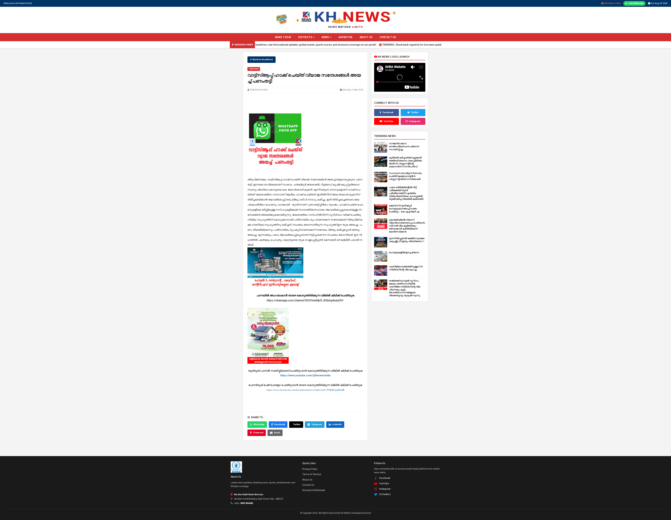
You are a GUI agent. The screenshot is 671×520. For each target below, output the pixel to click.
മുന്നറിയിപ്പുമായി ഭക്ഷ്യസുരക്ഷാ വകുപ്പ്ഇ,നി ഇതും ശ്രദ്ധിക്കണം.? (407, 240)
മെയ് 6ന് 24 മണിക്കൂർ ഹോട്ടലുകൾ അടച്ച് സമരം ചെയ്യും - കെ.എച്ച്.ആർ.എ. (404, 208)
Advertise (345, 37)
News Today (283, 37)
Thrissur (254, 69)
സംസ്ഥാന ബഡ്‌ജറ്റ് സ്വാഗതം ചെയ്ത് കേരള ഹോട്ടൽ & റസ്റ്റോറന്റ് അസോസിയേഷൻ (405, 176)
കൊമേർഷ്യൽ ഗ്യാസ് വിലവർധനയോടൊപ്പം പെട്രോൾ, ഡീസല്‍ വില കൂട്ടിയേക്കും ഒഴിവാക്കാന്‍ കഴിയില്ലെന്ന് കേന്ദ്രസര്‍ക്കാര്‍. (407, 225)
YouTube (388, 121)
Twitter (297, 424)
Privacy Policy (309, 469)
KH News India (613, 3)
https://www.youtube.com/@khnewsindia (305, 375)
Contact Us (388, 37)
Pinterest (258, 432)
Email (277, 432)
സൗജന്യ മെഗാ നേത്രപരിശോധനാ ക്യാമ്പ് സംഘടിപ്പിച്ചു (404, 146)
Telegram (316, 424)
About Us (366, 37)
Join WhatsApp (635, 3)
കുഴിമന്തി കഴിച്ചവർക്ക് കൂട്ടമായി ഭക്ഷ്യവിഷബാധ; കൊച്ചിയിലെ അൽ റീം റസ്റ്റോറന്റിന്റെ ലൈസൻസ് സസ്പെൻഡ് (405, 162)
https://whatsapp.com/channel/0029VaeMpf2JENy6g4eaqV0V (305, 300)
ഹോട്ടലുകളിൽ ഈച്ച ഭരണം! (404, 252)
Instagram (414, 121)
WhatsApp (259, 424)
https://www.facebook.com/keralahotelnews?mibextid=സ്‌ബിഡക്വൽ (305, 389)
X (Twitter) (385, 494)
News (326, 37)
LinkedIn (337, 424)
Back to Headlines (262, 59)
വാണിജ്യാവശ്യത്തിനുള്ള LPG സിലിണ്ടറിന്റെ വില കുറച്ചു (406, 268)
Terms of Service (311, 474)
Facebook (279, 424)
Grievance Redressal (313, 490)
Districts (305, 37)
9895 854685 (246, 503)
